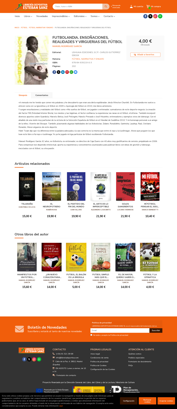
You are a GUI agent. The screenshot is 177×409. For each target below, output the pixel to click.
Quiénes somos (134, 353)
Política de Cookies (98, 365)
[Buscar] (105, 6)
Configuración (128, 401)
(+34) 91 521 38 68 (64, 353)
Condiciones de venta (99, 357)
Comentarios (41, 95)
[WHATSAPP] (160, 16)
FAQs (130, 365)
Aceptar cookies (166, 401)
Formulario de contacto (66, 375)
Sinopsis (23, 95)
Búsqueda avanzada (116, 6)
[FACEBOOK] (145, 16)
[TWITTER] (150, 16)
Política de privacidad (99, 361)
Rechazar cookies (147, 400)
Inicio (17, 28)
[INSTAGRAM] (155, 16)
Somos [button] (94, 16)
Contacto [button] (109, 16)
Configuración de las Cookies (102, 369)
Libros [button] (27, 16)
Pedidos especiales (136, 357)
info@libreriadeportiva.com (67, 357)
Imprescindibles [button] (60, 16)
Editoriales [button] (79, 16)
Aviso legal (95, 353)
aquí (61, 405)
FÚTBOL (24, 28)
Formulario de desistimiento (139, 361)
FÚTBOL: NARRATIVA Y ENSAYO (41, 28)
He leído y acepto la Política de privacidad (110, 335)
